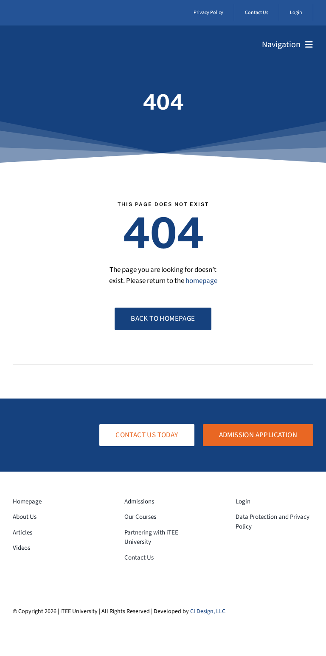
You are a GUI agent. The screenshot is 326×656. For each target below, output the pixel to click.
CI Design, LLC (207, 611)
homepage (201, 281)
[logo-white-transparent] (43, 39)
